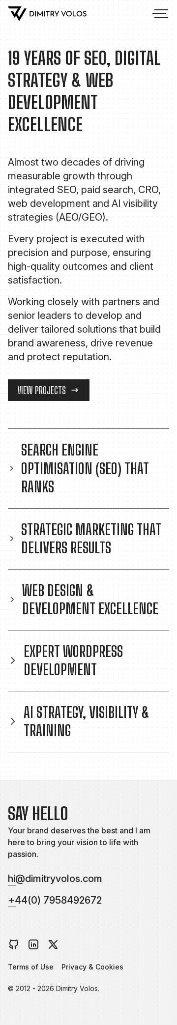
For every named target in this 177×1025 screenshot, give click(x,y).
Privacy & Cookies (92, 967)
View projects (42, 390)
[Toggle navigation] (159, 14)
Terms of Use (31, 967)
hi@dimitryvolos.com (55, 878)
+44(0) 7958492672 (55, 900)
